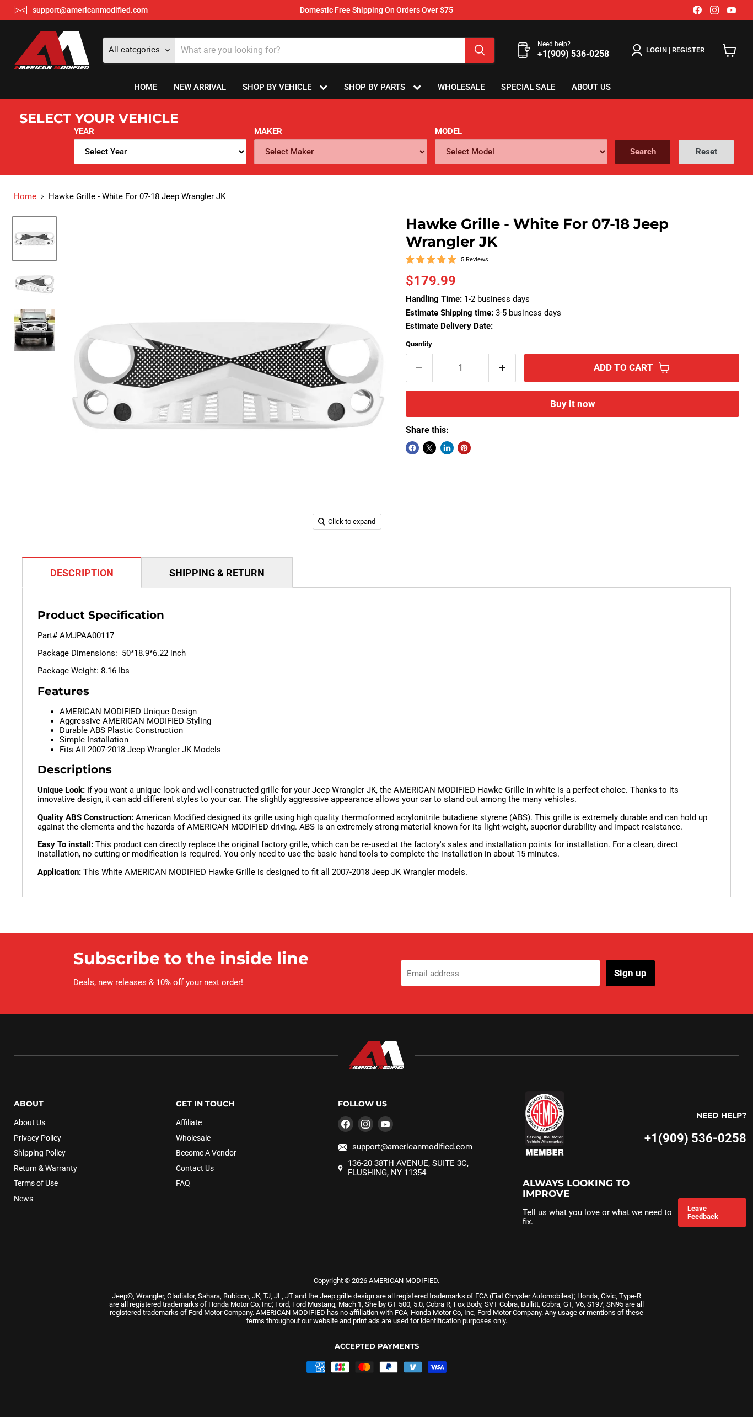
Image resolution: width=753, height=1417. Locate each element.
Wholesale (461, 87)
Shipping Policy (40, 1152)
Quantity (419, 344)
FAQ (183, 1183)
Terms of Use (36, 1183)
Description (82, 573)
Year (84, 131)
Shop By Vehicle (278, 87)
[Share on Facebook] (412, 447)
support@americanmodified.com (90, 10)
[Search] (479, 50)
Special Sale (528, 87)
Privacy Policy (37, 1137)
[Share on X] (429, 447)
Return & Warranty (45, 1168)
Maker (268, 131)
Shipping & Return (217, 573)
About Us (591, 87)
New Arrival (200, 87)
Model (448, 131)
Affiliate (189, 1122)
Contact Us (195, 1168)
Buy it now (572, 403)
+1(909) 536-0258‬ (695, 1138)
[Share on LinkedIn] (447, 447)
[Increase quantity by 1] (502, 368)
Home (145, 87)
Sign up (630, 972)
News (23, 1198)
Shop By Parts (375, 87)
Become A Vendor (206, 1152)
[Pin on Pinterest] (464, 447)
